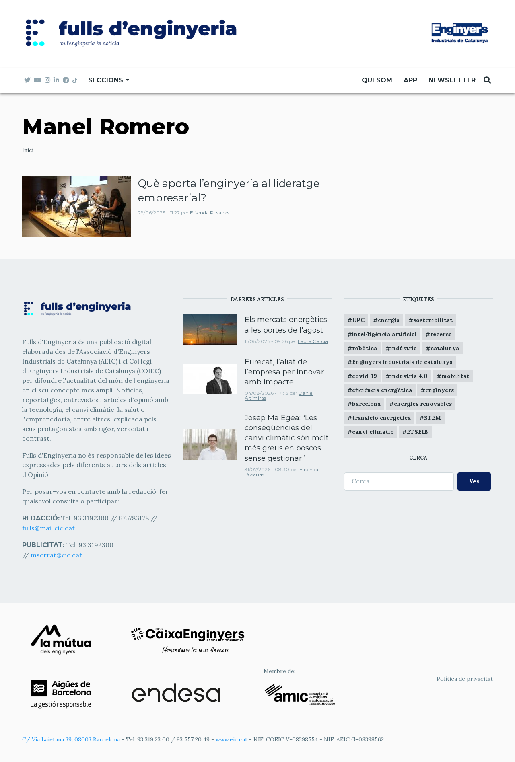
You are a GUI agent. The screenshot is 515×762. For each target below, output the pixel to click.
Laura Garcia (313, 341)
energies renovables (423, 403)
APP (410, 80)
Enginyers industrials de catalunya (402, 362)
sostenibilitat (433, 320)
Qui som (377, 80)
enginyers (439, 390)
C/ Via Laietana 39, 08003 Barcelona (71, 739)
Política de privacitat (465, 678)
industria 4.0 (409, 376)
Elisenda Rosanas (209, 212)
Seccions (106, 80)
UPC (358, 320)
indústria (403, 348)
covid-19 (364, 376)
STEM (432, 417)
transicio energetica (381, 417)
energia (389, 320)
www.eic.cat (231, 739)
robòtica (364, 348)
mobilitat (455, 376)
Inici (27, 150)
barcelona (366, 403)
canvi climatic (372, 431)
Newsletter (452, 80)
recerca (441, 334)
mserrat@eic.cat (56, 555)
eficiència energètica (382, 390)
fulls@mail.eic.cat (49, 528)
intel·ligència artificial (384, 334)
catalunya (445, 348)
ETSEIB (417, 431)
